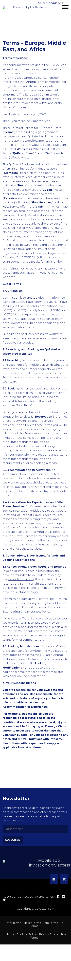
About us (9, 896)
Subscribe (12, 839)
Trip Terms (50, 922)
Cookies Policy (26, 934)
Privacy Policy (48, 934)
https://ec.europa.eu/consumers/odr (34, 77)
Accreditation (44, 896)
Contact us (25, 896)
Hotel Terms (12, 922)
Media (9, 934)
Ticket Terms (32, 922)
